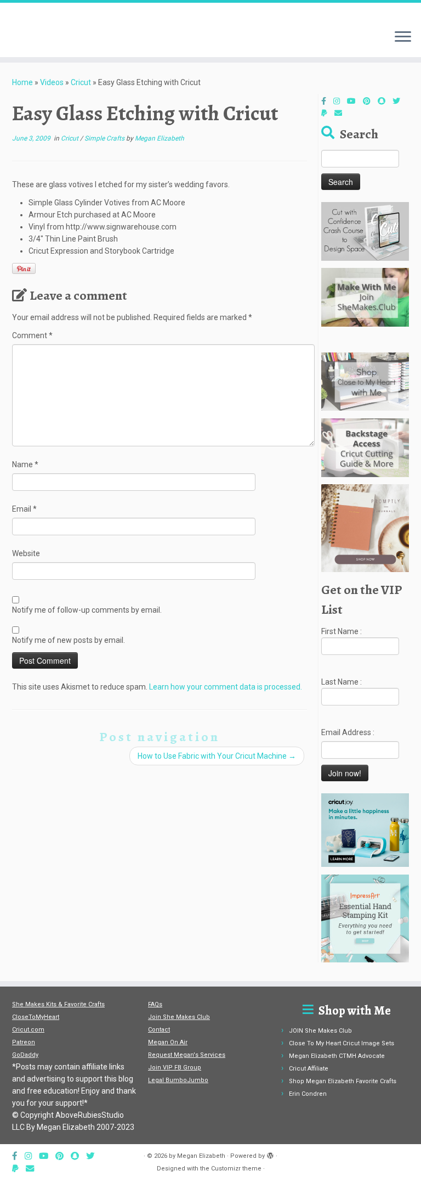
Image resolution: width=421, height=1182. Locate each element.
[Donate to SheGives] (327, 113)
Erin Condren (308, 1093)
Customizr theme (236, 1168)
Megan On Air (167, 1042)
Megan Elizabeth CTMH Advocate (337, 1056)
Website (26, 553)
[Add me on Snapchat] (385, 101)
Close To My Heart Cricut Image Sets (341, 1043)
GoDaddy (25, 1054)
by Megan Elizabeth (197, 1155)
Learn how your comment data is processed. (225, 686)
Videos (52, 82)
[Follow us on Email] (341, 113)
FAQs (155, 1004)
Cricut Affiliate (308, 1068)
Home (22, 82)
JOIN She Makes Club (320, 1030)
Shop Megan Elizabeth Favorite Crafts (342, 1081)
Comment (32, 335)
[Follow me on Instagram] (340, 101)
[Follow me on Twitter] (399, 101)
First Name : (341, 631)
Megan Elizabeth (159, 138)
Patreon (23, 1042)
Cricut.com (28, 1029)
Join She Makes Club (179, 1017)
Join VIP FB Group (174, 1067)
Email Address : (347, 732)
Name (25, 464)
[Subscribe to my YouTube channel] (355, 101)
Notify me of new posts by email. (68, 640)
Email (24, 509)
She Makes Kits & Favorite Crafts (58, 1004)
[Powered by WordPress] (270, 1154)
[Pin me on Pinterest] (370, 101)
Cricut (81, 82)
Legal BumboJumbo (178, 1080)
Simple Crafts (105, 138)
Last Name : (341, 681)
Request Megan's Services (186, 1054)
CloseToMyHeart (35, 1017)
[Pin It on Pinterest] (24, 268)
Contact (159, 1029)
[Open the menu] (403, 37)
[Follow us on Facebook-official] (327, 101)
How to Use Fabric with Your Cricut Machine (217, 756)
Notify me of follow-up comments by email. (87, 610)
